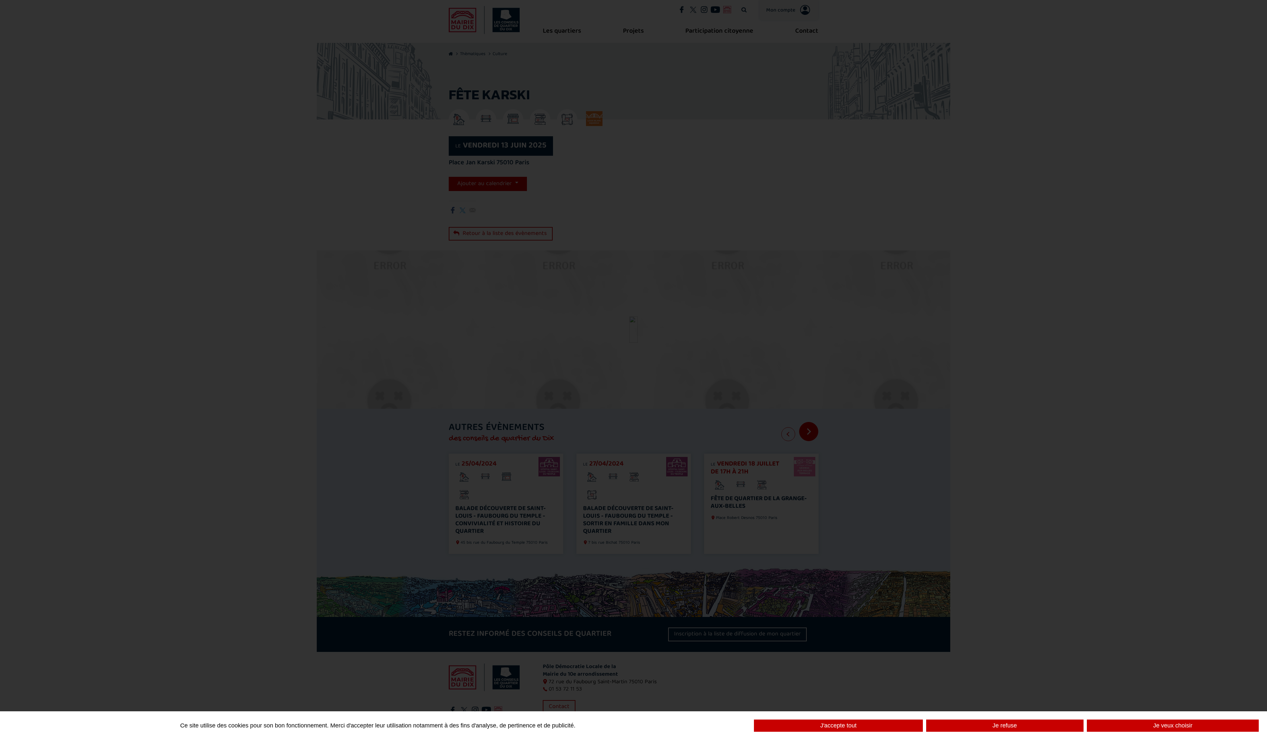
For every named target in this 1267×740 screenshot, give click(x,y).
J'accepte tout (838, 725)
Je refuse (1004, 725)
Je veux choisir (1172, 725)
